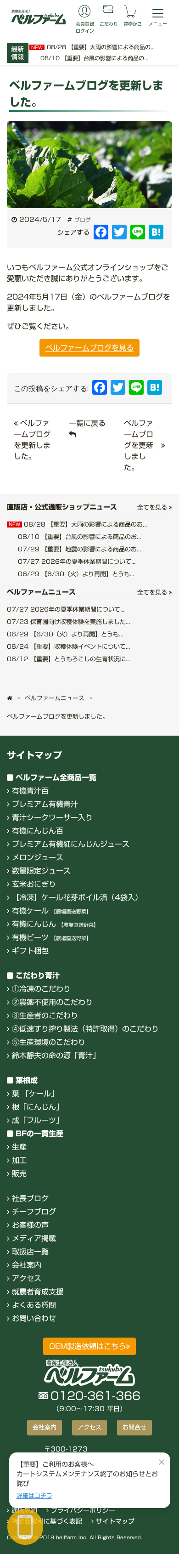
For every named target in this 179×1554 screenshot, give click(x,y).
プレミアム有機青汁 (45, 804)
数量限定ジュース (41, 870)
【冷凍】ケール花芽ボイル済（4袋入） (77, 897)
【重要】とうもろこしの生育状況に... (68, 659)
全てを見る (153, 507)
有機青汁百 (30, 790)
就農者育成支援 (37, 1291)
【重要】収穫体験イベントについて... (68, 647)
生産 (19, 1147)
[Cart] (130, 12)
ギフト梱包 (30, 950)
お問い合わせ (34, 1318)
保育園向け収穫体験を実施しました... (68, 622)
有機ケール (51, 910)
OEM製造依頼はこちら (87, 1346)
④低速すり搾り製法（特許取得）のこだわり (85, 1028)
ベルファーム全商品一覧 (56, 777)
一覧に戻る (87, 423)
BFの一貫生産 (39, 1133)
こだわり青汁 (38, 975)
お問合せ (134, 1427)
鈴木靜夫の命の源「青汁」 (56, 1055)
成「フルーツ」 (37, 1120)
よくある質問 (34, 1305)
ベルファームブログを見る (89, 348)
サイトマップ (114, 1521)
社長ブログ (30, 1198)
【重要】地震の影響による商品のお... (79, 549)
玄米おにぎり (34, 884)
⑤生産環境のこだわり (48, 1042)
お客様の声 (30, 1225)
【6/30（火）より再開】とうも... (76, 574)
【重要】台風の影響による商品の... (94, 58)
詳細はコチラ (34, 1496)
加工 (19, 1160)
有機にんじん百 (37, 830)
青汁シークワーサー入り (52, 817)
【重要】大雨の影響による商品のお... (78, 524)
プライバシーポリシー (82, 1510)
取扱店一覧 (30, 1251)
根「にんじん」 (37, 1107)
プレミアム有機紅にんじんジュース (70, 844)
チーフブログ (34, 1211)
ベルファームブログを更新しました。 (138, 445)
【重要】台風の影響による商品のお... (79, 537)
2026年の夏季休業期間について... (76, 562)
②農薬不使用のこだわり (52, 1002)
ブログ (82, 219)
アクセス (26, 1278)
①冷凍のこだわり (41, 989)
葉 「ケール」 (35, 1093)
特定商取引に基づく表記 (45, 1521)
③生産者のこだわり (45, 1015)
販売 (19, 1173)
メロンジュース (37, 857)
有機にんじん (55, 924)
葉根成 (27, 1080)
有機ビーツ (51, 937)
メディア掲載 (34, 1238)
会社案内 (26, 1265)
